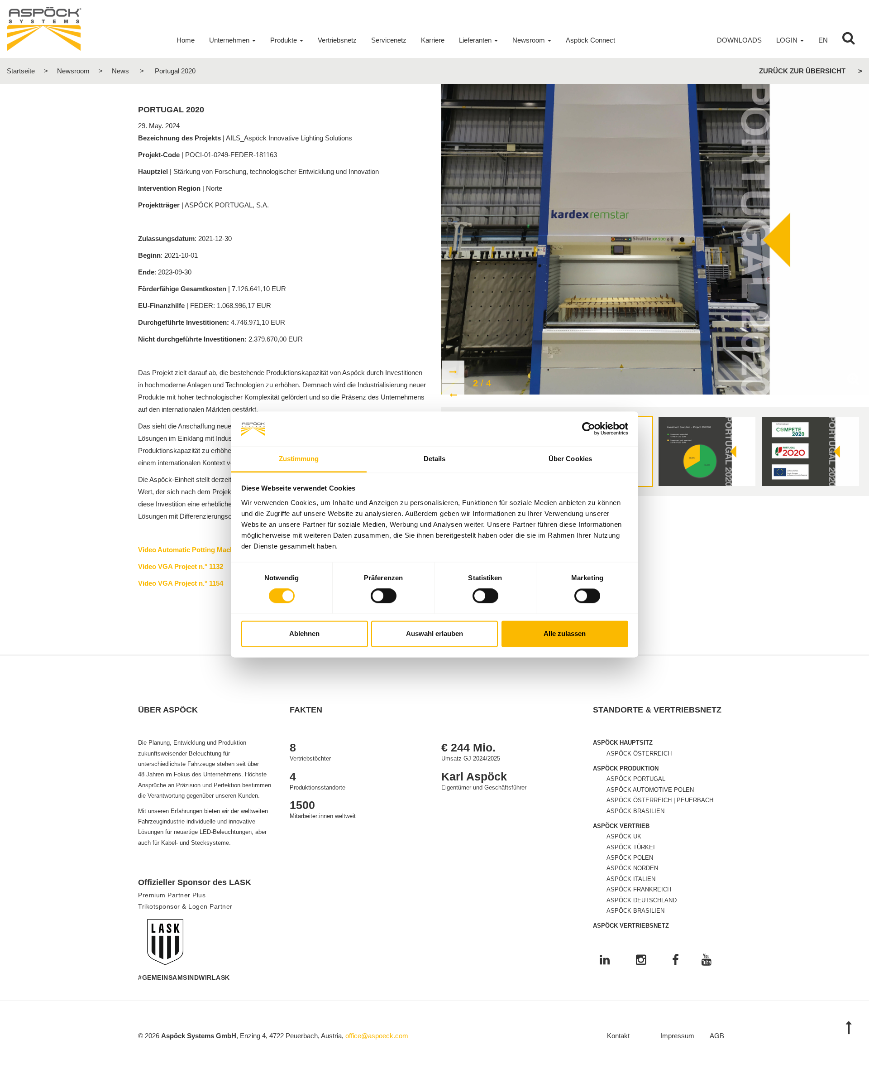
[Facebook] (675, 960)
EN (823, 40)
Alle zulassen (565, 633)
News (120, 71)
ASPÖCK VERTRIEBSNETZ (631, 925)
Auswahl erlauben (434, 633)
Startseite (21, 71)
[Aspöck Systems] (44, 28)
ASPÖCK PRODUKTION (626, 768)
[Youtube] (706, 960)
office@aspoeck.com (376, 1036)
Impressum (677, 1036)
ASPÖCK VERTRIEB (621, 826)
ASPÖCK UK (623, 836)
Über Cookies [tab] (570, 458)
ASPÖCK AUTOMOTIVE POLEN (650, 789)
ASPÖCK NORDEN (632, 868)
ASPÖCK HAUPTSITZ (623, 742)
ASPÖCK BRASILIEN (635, 811)
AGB (717, 1036)
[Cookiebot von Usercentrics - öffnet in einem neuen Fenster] (588, 429)
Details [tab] (435, 458)
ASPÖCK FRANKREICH (638, 889)
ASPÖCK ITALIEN (630, 879)
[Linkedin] (605, 960)
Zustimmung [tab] (299, 458)
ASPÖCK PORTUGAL (635, 778)
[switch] (383, 596)
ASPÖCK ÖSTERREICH (639, 753)
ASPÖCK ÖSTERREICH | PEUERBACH (659, 800)
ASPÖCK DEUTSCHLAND (641, 900)
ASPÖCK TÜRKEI (630, 847)
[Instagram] (641, 960)
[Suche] (848, 40)
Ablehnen (304, 633)
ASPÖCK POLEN (629, 857)
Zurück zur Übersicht (802, 71)
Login (786, 40)
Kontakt (618, 1036)
